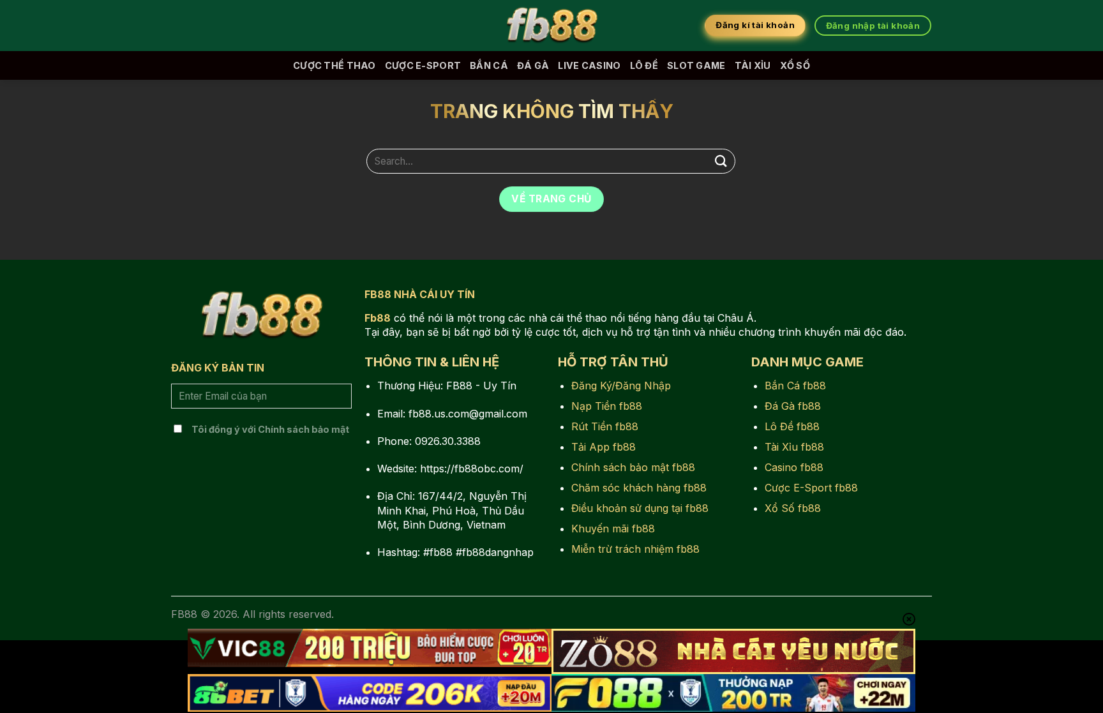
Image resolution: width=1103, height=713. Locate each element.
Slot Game (696, 65)
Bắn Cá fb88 (795, 385)
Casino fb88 (794, 467)
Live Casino (589, 65)
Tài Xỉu (753, 65)
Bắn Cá (489, 65)
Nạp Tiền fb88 (606, 406)
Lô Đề (644, 65)
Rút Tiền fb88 (604, 426)
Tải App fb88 (603, 446)
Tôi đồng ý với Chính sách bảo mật (270, 429)
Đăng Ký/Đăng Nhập (621, 385)
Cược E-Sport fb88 (811, 487)
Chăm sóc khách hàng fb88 (639, 487)
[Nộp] (721, 161)
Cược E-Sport (423, 65)
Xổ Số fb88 (793, 508)
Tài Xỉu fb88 (794, 446)
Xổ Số (795, 65)
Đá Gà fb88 (793, 406)
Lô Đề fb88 (792, 426)
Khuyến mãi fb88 (613, 528)
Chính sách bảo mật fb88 (633, 467)
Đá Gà (533, 65)
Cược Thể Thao (334, 65)
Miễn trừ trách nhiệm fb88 (635, 549)
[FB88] (551, 25)
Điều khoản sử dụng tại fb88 (640, 508)
